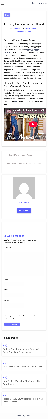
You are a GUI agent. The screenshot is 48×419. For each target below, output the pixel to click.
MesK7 (28, 416)
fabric (16, 101)
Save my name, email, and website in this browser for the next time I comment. (22, 317)
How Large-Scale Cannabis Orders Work (22, 366)
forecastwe (17, 29)
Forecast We (39, 3)
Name (6, 279)
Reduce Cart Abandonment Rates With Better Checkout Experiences (21, 350)
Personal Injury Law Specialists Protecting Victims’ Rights (23, 400)
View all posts (24, 211)
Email (6, 289)
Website (7, 300)
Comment (8, 247)
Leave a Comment (24, 31)
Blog (7, 15)
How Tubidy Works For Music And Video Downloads (22, 382)
